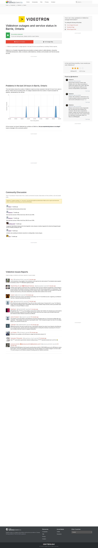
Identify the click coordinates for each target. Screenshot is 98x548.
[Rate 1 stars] (73, 68)
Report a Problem (20, 41)
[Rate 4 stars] (80, 68)
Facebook (59, 534)
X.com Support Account (72, 25)
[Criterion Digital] (49, 544)
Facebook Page (70, 27)
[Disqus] (34, 221)
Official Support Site (71, 29)
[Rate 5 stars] (83, 68)
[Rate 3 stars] (78, 68)
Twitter (58, 531)
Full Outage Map (49, 41)
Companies (35, 2)
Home (27, 2)
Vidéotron (19, 5)
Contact (53, 2)
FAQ (41, 2)
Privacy (47, 2)
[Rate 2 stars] (75, 68)
